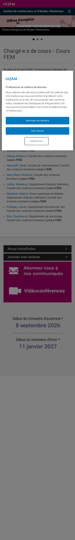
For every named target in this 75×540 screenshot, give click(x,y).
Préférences (36, 141)
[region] (37, 110)
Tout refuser (37, 131)
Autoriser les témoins (37, 120)
